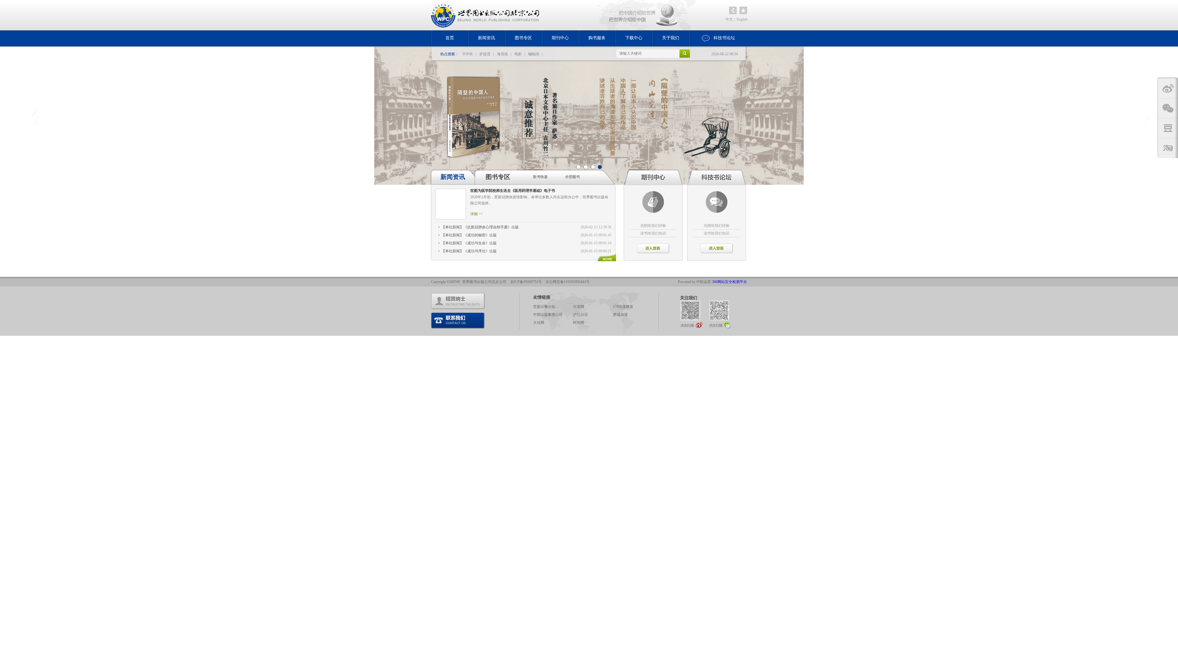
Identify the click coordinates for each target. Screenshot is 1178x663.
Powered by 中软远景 (694, 282)
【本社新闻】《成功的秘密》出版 (469, 235)
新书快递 (540, 177)
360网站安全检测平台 (729, 282)
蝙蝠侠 (533, 54)
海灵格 (502, 54)
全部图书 (572, 177)
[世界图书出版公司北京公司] (485, 15)
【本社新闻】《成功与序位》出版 (469, 251)
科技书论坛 (724, 38)
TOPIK (467, 54)
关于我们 (670, 38)
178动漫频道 (623, 306)
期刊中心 (560, 38)
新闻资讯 (486, 38)
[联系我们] (458, 320)
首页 (449, 38)
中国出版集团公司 (548, 314)
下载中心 (633, 38)
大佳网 (538, 322)
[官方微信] (720, 314)
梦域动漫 (620, 314)
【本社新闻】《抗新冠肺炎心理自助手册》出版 (480, 227)
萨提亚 (485, 54)
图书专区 (523, 38)
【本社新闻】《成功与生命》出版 (469, 243)
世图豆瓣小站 (544, 306)
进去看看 (653, 248)
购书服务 (597, 38)
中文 (729, 19)
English (742, 19)
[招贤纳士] (458, 301)
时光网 (578, 322)
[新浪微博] (691, 314)
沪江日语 (580, 314)
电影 (518, 54)
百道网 (578, 306)
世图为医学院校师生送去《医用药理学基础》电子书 (512, 190)
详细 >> (476, 214)
